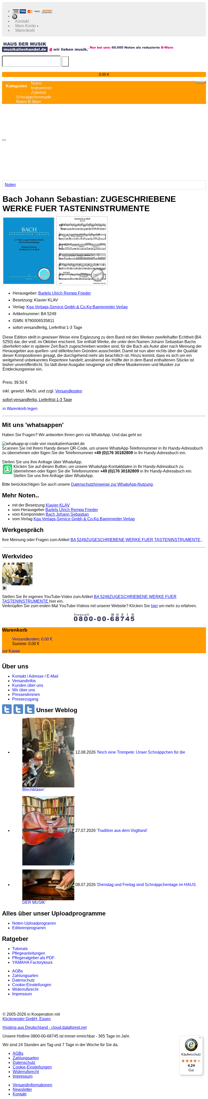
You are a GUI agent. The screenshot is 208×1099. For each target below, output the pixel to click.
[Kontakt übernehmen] (7, 469)
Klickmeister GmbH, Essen (27, 1019)
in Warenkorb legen (20, 408)
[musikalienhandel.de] (45, 47)
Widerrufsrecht (25, 989)
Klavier (58, 505)
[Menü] (200, 1039)
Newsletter (22, 1089)
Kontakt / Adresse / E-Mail (35, 676)
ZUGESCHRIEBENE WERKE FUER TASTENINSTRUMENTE (136, 540)
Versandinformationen (32, 1085)
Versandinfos (24, 681)
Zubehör (38, 92)
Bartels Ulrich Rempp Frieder (64, 293)
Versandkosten (68, 391)
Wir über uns (23, 690)
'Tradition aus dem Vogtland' (122, 830)
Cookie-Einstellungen (31, 985)
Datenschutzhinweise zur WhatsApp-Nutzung (112, 484)
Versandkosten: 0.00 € (32, 639)
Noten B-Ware (28, 101)
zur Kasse (11, 651)
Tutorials (20, 949)
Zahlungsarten (25, 975)
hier (154, 606)
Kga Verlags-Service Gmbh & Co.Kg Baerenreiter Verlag (77, 307)
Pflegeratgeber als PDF (33, 958)
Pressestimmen (26, 694)
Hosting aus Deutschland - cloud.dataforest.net (44, 1027)
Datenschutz (23, 980)
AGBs (17, 971)
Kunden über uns (27, 685)
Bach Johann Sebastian (67, 514)
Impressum (22, 994)
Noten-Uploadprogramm (34, 923)
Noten (10, 184)
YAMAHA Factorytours (32, 962)
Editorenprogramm (29, 928)
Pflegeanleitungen (28, 953)
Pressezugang (25, 699)
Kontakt (19, 1094)
